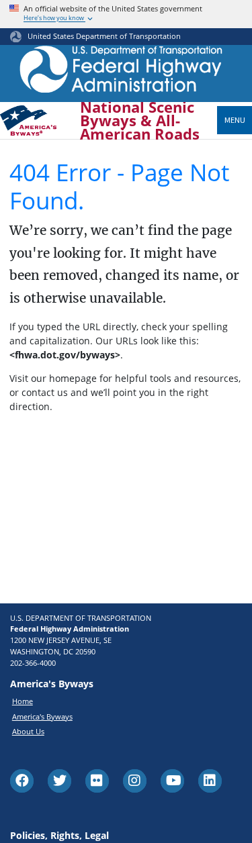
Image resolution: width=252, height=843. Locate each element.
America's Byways (42, 716)
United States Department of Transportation (104, 36)
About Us (28, 731)
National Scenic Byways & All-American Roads (140, 121)
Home (22, 701)
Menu (234, 120)
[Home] (121, 73)
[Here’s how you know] (126, 14)
